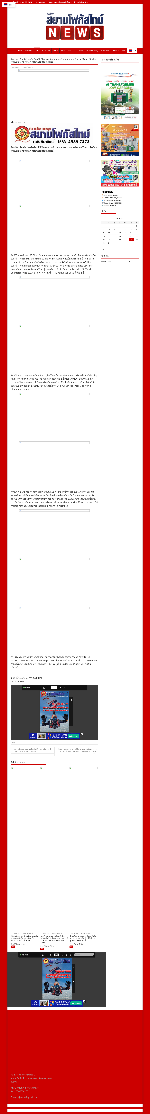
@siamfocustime (28, 67)
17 (109, 236)
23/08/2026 (74, 933)
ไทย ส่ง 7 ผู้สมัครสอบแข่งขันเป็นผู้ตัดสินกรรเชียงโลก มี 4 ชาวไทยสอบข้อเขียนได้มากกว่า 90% (32, 750)
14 (131, 233)
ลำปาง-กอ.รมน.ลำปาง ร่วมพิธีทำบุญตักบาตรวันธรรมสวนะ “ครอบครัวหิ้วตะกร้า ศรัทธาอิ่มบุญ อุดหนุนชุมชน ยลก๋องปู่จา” (77, 751)
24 (109, 239)
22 (137, 236)
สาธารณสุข (105, 51)
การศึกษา (28, 51)
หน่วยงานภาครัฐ (92, 51)
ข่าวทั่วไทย (46, 51)
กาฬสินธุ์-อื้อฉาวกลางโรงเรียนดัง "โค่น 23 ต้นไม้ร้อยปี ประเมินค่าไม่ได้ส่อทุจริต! (75, 2)
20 (126, 236)
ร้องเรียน (71, 51)
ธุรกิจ (63, 51)
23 (104, 239)
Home (20, 51)
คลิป (123, 51)
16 (104, 236)
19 (120, 236)
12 (120, 233)
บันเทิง (80, 51)
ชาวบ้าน (116, 51)
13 (126, 233)
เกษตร (55, 51)
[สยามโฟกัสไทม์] (13, 50)
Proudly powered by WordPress (60, 1110)
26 (120, 239)
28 (131, 239)
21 (131, 236)
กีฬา (37, 51)
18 (115, 236)
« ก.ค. (103, 249)
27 (126, 239)
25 (115, 239)
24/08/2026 (45, 933)
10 (109, 233)
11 (115, 233)
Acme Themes (96, 1110)
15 (137, 233)
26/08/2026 (16, 933)
